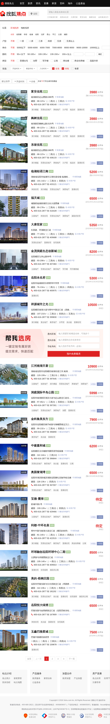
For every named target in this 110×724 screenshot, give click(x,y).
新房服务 (36, 678)
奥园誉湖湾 (38, 472)
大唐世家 (74, 17)
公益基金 (80, 3)
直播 (46, 3)
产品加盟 (78, 678)
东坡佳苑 (37, 144)
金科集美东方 (103, 17)
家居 (54, 3)
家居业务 (48, 678)
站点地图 (18, 682)
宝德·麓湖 (37, 498)
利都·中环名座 (40, 525)
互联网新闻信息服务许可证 (81, 709)
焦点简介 (6, 678)
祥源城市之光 (39, 304)
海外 (70, 3)
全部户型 (71, 101)
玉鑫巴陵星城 (39, 631)
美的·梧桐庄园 (40, 578)
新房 (30, 3)
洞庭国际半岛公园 (42, 392)
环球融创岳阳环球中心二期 (48, 551)
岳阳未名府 (64, 17)
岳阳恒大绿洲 (39, 605)
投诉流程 (6, 682)
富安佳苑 (83, 17)
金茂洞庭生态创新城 (44, 251)
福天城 (35, 197)
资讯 (38, 3)
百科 (62, 3)
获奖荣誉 (18, 678)
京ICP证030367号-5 (61, 709)
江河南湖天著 (52, 17)
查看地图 (60, 97)
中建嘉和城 (38, 445)
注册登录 (97, 682)
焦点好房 (97, 678)
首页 (22, 3)
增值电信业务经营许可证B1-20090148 (36, 709)
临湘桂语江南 (39, 171)
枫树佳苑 (92, 17)
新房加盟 (66, 678)
